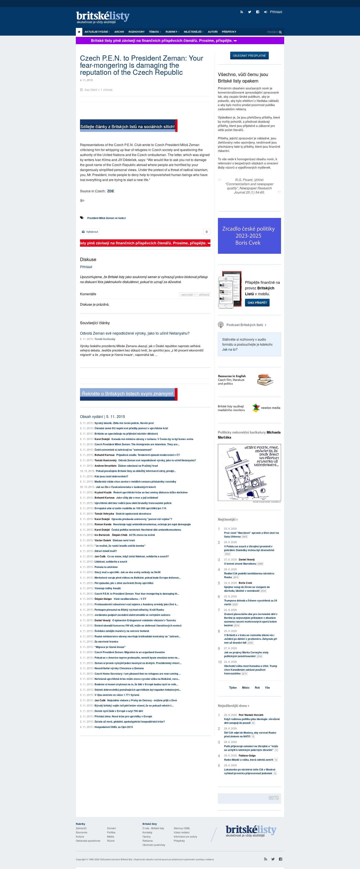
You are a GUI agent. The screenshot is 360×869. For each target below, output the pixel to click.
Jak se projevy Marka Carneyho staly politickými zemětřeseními (246, 654)
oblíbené (204, 294)
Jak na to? (230, 349)
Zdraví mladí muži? (106, 551)
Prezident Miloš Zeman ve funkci (106, 218)
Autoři (213, 32)
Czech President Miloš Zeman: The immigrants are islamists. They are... (137, 444)
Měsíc (246, 687)
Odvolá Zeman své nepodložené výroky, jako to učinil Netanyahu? (135, 333)
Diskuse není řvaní (124, 540)
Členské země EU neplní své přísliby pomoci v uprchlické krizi (131, 428)
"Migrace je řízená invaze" (110, 647)
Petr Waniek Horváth (251, 715)
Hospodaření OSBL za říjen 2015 (114, 727)
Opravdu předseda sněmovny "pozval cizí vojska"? (141, 519)
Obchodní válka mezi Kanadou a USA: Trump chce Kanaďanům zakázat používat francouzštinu (250, 669)
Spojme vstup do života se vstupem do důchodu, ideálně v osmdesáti (247, 589)
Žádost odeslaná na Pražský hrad (138, 466)
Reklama (147, 840)
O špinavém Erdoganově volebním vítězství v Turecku (144, 620)
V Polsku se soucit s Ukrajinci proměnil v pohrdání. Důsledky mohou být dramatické (249, 549)
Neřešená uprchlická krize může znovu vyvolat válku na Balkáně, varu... (137, 679)
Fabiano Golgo (247, 755)
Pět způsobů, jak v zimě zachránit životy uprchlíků (124, 583)
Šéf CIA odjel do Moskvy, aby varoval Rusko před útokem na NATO (250, 734)
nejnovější (187, 294)
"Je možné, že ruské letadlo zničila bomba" (120, 546)
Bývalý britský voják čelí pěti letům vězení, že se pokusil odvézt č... (134, 705)
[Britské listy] (129, 126)
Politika (111, 832)
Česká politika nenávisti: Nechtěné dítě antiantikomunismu (146, 529)
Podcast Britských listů (245, 324)
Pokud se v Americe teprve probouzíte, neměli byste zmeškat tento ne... (137, 657)
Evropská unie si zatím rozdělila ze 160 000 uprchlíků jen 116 (130, 508)
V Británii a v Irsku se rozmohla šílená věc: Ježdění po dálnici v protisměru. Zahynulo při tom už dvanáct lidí (250, 638)
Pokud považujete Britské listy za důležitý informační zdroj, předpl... (136, 471)
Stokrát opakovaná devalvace (133, 513)
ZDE (110, 191)
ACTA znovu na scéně (142, 535)
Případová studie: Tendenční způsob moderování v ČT (148, 455)
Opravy (146, 836)
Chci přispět (257, 303)
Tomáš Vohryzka (104, 513)
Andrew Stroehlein (105, 466)
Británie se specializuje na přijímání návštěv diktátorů (126, 433)
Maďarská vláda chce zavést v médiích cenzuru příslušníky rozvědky (135, 481)
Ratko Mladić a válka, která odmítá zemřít (250, 759)
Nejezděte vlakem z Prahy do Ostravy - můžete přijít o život (142, 700)
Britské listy (105, 17)
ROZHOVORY (137, 32)
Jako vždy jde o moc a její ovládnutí (137, 497)
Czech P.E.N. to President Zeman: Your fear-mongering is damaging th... (137, 593)
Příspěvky (229, 32)
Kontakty (147, 832)
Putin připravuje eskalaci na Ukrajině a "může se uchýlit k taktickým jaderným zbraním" (251, 748)
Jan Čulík (100, 556)
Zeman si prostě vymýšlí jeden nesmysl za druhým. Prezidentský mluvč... (138, 663)
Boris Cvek (245, 583)
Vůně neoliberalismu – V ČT (130, 599)
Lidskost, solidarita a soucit (111, 561)
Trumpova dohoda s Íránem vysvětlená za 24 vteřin (250, 602)
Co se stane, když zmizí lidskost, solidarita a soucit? (138, 556)
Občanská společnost (88, 840)
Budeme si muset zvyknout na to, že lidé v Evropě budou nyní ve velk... (136, 684)
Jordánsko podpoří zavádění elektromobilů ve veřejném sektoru (132, 615)
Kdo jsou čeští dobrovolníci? (111, 476)
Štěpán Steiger (103, 599)
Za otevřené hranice (106, 641)
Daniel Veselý (103, 620)
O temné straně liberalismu (243, 563)
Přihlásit (275, 11)
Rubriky (172, 32)
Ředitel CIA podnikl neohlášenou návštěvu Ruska (249, 575)
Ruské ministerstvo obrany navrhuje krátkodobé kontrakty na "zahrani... (137, 636)
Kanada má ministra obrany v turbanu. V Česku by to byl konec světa (152, 439)
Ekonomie (81, 832)
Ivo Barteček (102, 535)
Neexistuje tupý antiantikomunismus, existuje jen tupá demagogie (152, 524)
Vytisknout (92, 231)
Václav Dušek (103, 540)
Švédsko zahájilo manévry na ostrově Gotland (122, 631)
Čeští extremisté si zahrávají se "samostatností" (123, 449)
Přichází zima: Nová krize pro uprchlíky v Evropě (123, 716)
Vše (267, 687)
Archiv (119, 32)
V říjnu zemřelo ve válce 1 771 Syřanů (117, 695)
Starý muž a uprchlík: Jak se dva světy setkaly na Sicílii (127, 572)
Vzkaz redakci (182, 832)
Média (110, 836)
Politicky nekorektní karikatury (249, 435)
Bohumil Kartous (105, 455)
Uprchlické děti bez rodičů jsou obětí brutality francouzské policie (133, 503)
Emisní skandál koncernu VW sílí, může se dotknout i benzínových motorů (138, 625)
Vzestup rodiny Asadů (108, 588)
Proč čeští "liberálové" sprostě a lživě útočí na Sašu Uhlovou (251, 534)
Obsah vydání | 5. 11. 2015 (102, 416)
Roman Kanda (103, 524)
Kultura (80, 836)
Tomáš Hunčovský (105, 339)
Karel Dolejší (102, 439)
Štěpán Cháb (119, 535)
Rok (257, 687)
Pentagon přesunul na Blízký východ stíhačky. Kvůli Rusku (129, 609)
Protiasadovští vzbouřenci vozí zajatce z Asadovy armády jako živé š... (136, 604)
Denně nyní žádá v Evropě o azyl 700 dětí (119, 711)
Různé (111, 840)
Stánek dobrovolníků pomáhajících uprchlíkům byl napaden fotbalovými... (138, 689)
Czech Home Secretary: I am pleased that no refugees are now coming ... (138, 673)
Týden (233, 687)
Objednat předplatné (249, 56)
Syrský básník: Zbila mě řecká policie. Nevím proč (124, 423)
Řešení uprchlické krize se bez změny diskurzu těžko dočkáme (150, 492)
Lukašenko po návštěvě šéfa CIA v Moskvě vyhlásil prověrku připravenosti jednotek (250, 771)
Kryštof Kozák (103, 492)
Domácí (111, 828)
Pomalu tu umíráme (106, 567)
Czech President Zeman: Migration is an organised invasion (130, 652)
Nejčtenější (226, 519)
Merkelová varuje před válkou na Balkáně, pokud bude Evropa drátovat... (137, 577)
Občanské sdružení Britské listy (116, 859)
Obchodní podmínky (153, 844)
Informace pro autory (185, 836)
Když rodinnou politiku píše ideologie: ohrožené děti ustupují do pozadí (252, 721)
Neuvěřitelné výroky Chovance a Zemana (119, 668)
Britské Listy (251, 831)
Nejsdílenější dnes (232, 705)
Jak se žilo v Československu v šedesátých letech (126, 487)
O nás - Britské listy (153, 828)
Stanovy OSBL (182, 828)
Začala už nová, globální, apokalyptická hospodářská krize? (130, 721)
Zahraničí (81, 828)
